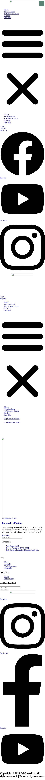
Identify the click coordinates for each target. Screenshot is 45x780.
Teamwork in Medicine (12, 523)
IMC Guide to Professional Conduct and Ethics (22, 550)
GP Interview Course (11, 14)
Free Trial (7, 18)
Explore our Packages (11, 419)
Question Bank (9, 12)
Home (6, 10)
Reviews (7, 16)
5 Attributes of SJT (9, 518)
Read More (6, 535)
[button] (22, 66)
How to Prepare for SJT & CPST (17, 548)
